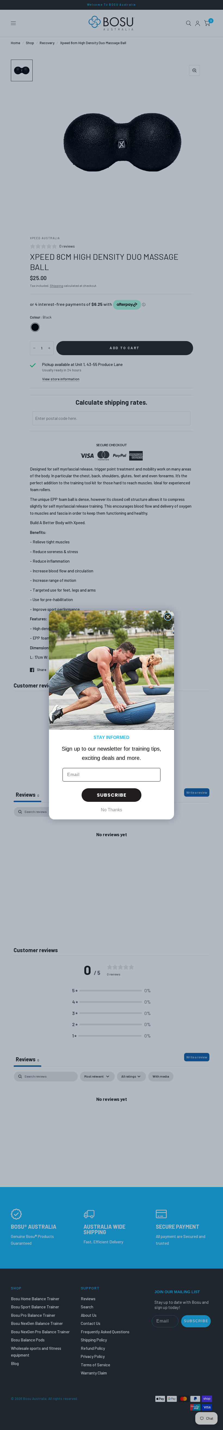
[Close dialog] (168, 616)
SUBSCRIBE (111, 795)
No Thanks (111, 810)
